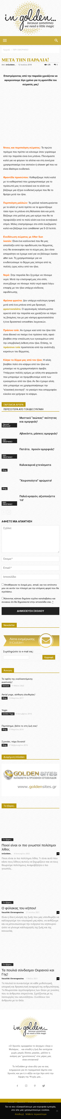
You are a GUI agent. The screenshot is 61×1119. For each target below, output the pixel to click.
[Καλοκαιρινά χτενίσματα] (10, 467)
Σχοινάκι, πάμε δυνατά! (13, 741)
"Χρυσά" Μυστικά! (6, 425)
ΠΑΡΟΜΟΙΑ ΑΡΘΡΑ (14, 404)
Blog (5, 470)
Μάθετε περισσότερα (36, 1114)
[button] (56, 40)
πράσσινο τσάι (11, 347)
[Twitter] (44, 1086)
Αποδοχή (19, 1114)
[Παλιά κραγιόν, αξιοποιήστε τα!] (10, 500)
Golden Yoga (8, 714)
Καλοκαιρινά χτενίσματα (35, 464)
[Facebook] (17, 1086)
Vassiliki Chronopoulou (13, 912)
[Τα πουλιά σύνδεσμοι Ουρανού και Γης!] (30, 952)
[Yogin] (51, 714)
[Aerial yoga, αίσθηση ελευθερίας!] (51, 697)
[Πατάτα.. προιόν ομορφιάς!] (10, 453)
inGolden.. (11, 64)
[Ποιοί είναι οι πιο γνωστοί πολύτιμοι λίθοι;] (30, 827)
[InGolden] (30, 18)
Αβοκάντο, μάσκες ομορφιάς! (38, 433)
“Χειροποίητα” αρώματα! (36, 480)
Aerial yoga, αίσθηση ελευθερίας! (18, 694)
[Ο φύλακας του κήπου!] (30, 889)
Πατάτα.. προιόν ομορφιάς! (37, 449)
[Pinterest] (35, 1086)
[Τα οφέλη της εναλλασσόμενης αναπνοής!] (51, 682)
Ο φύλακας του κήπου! (19, 908)
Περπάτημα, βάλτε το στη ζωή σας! (19, 726)
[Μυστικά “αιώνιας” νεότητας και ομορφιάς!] (10, 421)
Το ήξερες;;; (7, 839)
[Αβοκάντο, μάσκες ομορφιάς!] (10, 437)
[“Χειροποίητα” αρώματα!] (10, 484)
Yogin (4, 710)
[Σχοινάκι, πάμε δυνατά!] (51, 744)
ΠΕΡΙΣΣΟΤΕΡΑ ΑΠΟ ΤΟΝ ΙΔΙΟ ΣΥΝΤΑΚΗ (23, 409)
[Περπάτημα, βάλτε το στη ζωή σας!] (51, 729)
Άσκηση (6, 686)
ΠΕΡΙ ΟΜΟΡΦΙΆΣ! (20, 49)
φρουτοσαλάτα (11, 309)
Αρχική (6, 49)
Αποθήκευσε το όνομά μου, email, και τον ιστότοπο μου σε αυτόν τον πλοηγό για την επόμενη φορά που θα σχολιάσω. (30, 588)
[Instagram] (26, 1086)
